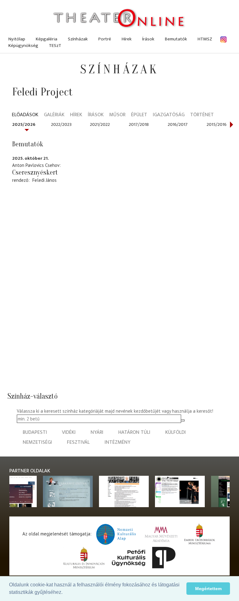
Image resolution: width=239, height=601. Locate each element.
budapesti (35, 432)
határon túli (134, 432)
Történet (202, 115)
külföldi (175, 432)
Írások (148, 39)
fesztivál (78, 442)
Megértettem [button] (208, 588)
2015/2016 (217, 124)
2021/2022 (100, 124)
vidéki (69, 432)
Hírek (127, 39)
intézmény (117, 442)
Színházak (78, 39)
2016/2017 (178, 124)
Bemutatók (176, 39)
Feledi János (44, 180)
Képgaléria (46, 39)
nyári (97, 432)
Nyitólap (16, 39)
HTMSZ (205, 39)
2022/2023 (61, 124)
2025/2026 (23, 124)
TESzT (55, 45)
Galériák (54, 115)
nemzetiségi (37, 442)
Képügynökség (23, 45)
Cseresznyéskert (35, 172)
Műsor (117, 115)
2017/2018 (139, 124)
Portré (104, 39)
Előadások (25, 115)
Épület (139, 115)
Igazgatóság (169, 115)
